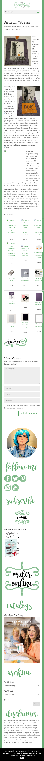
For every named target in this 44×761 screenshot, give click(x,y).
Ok (22, 758)
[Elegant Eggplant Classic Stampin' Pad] (11, 298)
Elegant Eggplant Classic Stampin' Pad (11, 303)
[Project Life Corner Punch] (25, 251)
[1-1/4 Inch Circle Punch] (11, 276)
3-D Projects (25, 27)
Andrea (8, 27)
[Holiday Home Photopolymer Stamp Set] (11, 228)
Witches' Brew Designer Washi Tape (11, 256)
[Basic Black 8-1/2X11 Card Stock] (25, 320)
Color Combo (34, 27)
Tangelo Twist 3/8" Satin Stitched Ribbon (38, 255)
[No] (41, 755)
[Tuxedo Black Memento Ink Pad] (39, 276)
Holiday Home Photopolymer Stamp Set (11, 232)
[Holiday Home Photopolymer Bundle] (39, 228)
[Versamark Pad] (25, 301)
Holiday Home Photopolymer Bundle (38, 232)
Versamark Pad (25, 303)
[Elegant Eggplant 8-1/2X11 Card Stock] (39, 300)
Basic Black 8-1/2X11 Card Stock (25, 325)
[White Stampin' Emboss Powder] (25, 275)
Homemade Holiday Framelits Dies (25, 232)
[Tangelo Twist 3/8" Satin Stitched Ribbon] (39, 250)
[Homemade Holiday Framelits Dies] (25, 228)
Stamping (7, 29)
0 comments (16, 29)
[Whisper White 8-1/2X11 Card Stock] (39, 321)
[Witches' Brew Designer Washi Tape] (11, 251)
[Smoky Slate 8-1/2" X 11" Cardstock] (11, 321)
